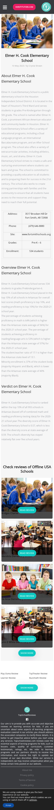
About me (27, 770)
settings (33, 800)
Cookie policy (27, 785)
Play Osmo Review (9, 673)
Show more (27, 653)
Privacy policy (27, 775)
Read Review (27, 510)
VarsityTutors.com (24, 7)
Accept (8, 805)
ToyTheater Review (38, 673)
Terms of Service (27, 780)
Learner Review (8, 678)
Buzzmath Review (37, 678)
